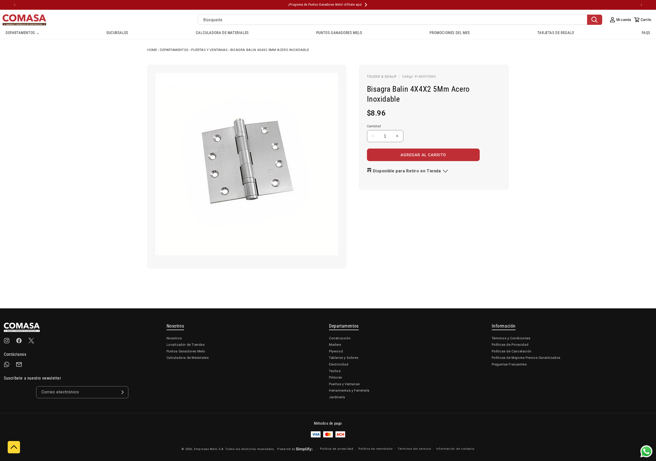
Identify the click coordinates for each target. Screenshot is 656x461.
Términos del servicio (414, 448)
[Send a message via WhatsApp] (646, 451)
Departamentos (174, 50)
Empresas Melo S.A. (209, 449)
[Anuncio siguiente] (641, 5)
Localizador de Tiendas (186, 345)
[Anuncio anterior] (14, 5)
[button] (22, 33)
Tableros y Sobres (343, 358)
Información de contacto (455, 448)
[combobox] (400, 20)
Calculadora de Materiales (188, 358)
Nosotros (174, 338)
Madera (335, 345)
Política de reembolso (375, 448)
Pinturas (335, 377)
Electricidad (338, 364)
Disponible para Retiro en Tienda (407, 171)
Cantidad (374, 126)
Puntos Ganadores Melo (186, 351)
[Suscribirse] (122, 392)
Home (152, 50)
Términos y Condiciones (511, 338)
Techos (335, 371)
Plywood (336, 351)
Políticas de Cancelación (511, 351)
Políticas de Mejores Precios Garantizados (526, 358)
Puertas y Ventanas (209, 50)
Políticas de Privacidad (510, 345)
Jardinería (337, 397)
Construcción (340, 338)
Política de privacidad (336, 448)
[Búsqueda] (594, 20)
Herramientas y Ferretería (349, 390)
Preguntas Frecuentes (509, 364)
